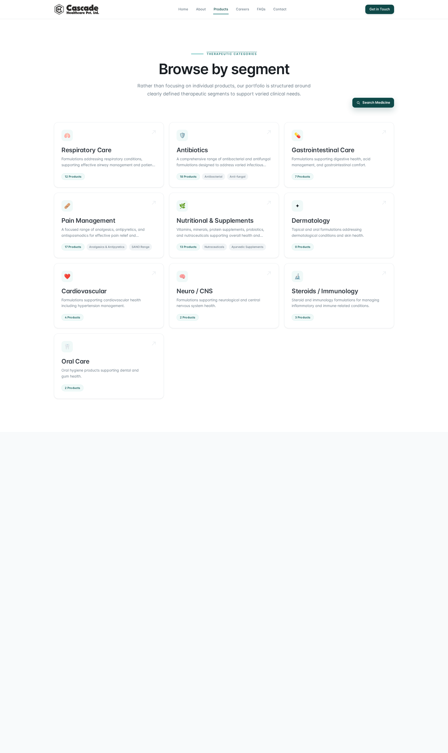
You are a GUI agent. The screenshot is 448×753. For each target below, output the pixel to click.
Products (221, 9)
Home (183, 9)
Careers (242, 9)
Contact (279, 9)
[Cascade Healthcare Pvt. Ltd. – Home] (77, 9)
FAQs (261, 9)
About (201, 9)
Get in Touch (379, 9)
